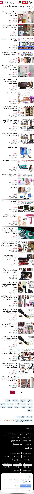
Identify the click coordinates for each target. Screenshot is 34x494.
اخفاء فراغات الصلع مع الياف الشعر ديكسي (9, 202)
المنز (30, 407)
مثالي (23, 404)
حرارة (29, 410)
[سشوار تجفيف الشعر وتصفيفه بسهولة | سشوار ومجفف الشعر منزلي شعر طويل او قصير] (26, 293)
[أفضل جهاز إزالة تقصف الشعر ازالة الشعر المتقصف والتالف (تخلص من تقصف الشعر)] (26, 266)
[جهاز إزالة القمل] (26, 157)
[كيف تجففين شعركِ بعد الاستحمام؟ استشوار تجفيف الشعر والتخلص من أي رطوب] (26, 239)
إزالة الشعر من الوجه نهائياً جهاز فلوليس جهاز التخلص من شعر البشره (9, 378)
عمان (14, 20)
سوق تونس (17, 467)
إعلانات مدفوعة (17, 444)
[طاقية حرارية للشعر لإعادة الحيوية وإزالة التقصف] (26, 184)
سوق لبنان (8, 456)
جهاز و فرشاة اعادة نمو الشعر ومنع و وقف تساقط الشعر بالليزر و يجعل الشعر (9, 351)
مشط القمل (13, 187)
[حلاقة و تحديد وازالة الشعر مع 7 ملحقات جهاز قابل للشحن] (26, 130)
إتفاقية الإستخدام (11, 434)
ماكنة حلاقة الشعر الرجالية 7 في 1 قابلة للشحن (9, 134)
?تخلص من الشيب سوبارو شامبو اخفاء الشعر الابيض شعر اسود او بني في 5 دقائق (9, 243)
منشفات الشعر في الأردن (24, 420)
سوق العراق (27, 467)
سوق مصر (17, 456)
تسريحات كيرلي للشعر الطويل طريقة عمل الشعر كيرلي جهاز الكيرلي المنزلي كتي (9, 325)
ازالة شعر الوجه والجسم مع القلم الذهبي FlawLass (9, 53)
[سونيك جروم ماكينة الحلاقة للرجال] (26, 49)
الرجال (3, 404)
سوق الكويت (27, 456)
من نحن (28, 434)
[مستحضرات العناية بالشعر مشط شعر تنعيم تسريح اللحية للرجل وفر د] (26, 374)
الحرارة (10, 407)
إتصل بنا (21, 434)
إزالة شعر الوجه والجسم (10, 93)
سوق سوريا (27, 463)
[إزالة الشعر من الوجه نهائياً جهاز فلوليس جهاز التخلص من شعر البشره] (26, 387)
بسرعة (23, 400)
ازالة (17, 404)
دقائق (16, 407)
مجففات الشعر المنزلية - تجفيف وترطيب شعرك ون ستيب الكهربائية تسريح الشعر (9, 312)
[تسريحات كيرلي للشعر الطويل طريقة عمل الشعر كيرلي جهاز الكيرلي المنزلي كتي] (26, 333)
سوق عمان (16, 470)
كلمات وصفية (27, 440)
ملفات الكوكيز (14, 437)
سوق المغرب (16, 453)
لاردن (29, 400)
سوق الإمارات (27, 453)
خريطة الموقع (15, 440)
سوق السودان (26, 470)
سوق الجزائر (7, 467)
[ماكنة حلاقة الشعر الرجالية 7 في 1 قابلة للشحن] (26, 144)
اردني (29, 404)
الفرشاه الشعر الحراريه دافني (9, 160)
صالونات (10, 404)
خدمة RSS (8, 421)
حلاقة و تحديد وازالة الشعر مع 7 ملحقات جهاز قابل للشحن (10, 121)
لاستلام (15, 400)
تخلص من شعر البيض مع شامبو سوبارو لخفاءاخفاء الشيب (10, 108)
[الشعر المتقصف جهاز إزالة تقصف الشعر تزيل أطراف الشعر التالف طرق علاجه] (26, 279)
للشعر (8, 400)
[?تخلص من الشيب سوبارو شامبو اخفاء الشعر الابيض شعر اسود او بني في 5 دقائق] (26, 252)
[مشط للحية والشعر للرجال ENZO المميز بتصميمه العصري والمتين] (26, 90)
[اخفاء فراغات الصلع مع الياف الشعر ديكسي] (26, 212)
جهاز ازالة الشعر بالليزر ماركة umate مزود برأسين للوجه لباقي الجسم (9, 67)
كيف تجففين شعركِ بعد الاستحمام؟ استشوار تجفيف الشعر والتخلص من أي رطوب (9, 230)
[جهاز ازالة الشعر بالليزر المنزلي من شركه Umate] (26, 225)
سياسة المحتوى (26, 437)
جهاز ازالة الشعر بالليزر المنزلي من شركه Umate (10, 215)
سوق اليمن (27, 460)
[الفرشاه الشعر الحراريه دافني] (26, 171)
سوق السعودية (16, 460)
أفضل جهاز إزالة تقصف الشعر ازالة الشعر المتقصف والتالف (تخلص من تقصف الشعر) (9, 257)
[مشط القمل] (26, 198)
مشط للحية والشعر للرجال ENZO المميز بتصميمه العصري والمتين (9, 81)
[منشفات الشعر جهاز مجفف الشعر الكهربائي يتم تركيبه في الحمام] (26, 36)
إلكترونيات (21, 417)
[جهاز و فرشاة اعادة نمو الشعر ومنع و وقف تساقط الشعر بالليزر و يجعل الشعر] (26, 360)
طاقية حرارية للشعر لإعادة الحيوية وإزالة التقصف (9, 175)
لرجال (3, 407)
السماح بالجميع (26, 485)
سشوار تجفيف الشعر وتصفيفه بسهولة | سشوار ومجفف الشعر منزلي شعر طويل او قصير (9, 284)
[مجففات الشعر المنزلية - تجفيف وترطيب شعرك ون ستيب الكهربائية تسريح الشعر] (26, 320)
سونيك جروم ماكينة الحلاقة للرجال (9, 39)
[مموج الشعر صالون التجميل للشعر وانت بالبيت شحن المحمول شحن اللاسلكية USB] (26, 306)
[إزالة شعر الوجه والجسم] (26, 103)
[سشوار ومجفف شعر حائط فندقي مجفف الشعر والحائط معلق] (26, 22)
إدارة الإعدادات (16, 485)
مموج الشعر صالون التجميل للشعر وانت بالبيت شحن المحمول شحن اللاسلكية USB (9, 298)
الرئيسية (29, 417)
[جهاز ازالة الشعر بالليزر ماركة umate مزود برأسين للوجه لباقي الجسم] (26, 76)
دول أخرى (28, 444)
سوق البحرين (7, 463)
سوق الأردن (17, 463)
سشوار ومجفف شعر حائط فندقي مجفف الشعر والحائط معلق (9, 13)
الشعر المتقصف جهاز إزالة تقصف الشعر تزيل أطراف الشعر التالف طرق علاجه (10, 270)
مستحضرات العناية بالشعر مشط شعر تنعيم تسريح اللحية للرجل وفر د (9, 365)
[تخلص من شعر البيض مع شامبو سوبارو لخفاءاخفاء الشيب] (26, 117)
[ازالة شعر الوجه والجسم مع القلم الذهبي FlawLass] (26, 63)
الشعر (23, 407)
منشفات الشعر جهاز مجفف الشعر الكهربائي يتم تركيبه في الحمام (9, 27)
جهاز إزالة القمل (12, 147)
